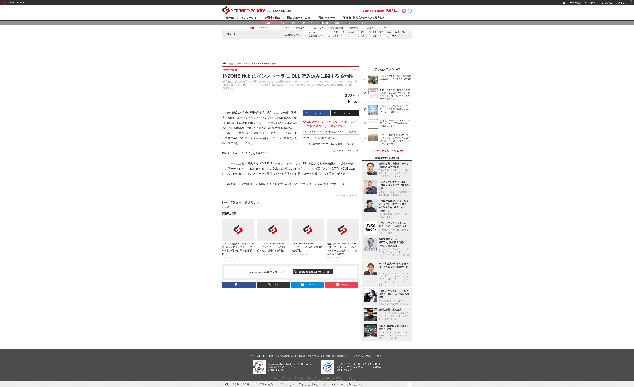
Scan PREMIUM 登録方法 (379, 10)
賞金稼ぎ (352, 32)
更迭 (381, 32)
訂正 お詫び (317, 27)
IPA (293, 23)
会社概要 (302, 355)
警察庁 (338, 23)
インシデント (249, 17)
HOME (230, 17)
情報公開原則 (336, 27)
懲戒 (397, 32)
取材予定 (354, 27)
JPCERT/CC (308, 23)
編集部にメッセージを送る (348, 150)
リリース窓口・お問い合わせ (262, 355)
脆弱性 (269, 23)
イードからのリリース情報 (360, 355)
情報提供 (300, 27)
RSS (287, 27)
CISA (363, 23)
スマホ (384, 27)
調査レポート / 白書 (298, 17)
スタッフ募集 (376, 355)
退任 (389, 32)
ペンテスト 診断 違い (358, 36)
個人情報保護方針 (339, 355)
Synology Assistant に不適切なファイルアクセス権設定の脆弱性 (336, 131)
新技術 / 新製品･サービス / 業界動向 (364, 17)
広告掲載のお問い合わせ (286, 355)
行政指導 (372, 32)
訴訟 (362, 32)
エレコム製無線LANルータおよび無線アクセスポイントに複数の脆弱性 (340, 143)
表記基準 (369, 27)
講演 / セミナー (326, 17)
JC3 (351, 23)
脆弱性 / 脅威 (272, 17)
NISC (325, 23)
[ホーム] (224, 63)
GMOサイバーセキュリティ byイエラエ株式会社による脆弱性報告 (331, 123)
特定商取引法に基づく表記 (319, 355)
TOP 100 (265, 27)
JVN (282, 23)
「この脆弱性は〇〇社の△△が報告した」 (324, 36)
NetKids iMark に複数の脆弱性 (319, 137)
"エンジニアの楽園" (329, 32)
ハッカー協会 (310, 32)
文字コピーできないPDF (384, 36)
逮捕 (404, 32)
